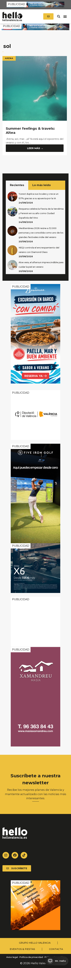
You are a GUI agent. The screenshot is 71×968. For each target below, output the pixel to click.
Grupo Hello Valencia (35, 942)
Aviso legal (12, 957)
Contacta (56, 949)
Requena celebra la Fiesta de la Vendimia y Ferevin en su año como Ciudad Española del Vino (41, 213)
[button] (58, 16)
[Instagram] (5, 855)
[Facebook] (15, 855)
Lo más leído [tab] (41, 185)
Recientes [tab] (17, 185)
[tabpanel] (35, 232)
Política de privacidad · (31, 957)
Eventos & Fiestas (22, 949)
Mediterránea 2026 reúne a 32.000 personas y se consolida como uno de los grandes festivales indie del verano (41, 232)
